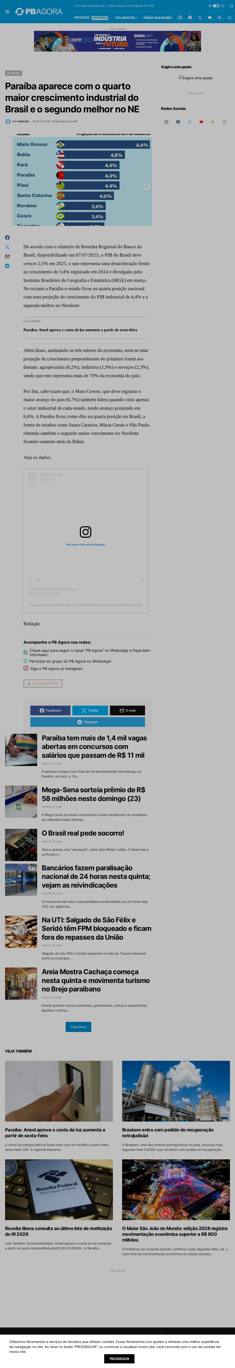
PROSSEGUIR (119, 1359)
